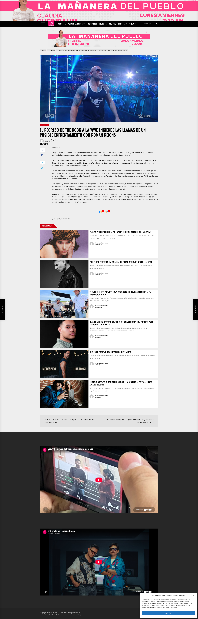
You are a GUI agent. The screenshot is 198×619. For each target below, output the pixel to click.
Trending (103, 24)
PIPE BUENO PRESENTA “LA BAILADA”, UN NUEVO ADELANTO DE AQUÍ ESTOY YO (121, 262)
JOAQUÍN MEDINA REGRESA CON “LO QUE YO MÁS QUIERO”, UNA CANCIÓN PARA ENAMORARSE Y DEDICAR (121, 323)
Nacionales (122, 24)
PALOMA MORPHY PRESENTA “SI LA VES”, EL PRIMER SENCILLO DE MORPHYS (120, 232)
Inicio (60, 24)
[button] (194, 596)
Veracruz (133, 24)
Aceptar (169, 613)
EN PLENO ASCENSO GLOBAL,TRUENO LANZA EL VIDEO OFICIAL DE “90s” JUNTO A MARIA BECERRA (121, 383)
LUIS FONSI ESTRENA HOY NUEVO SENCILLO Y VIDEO (110, 352)
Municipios (92, 24)
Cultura (112, 24)
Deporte (58, 219)
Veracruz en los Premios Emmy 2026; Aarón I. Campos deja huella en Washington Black (120, 293)
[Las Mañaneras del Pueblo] (99, 38)
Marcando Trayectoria (51, 140)
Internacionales (65, 219)
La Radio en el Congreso (75, 24)
